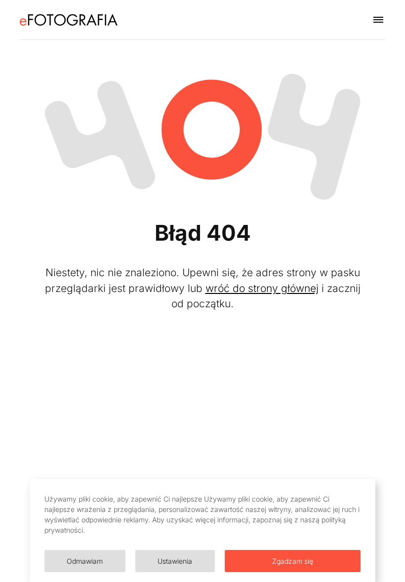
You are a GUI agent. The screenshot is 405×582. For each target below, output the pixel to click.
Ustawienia (175, 561)
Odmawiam (85, 561)
